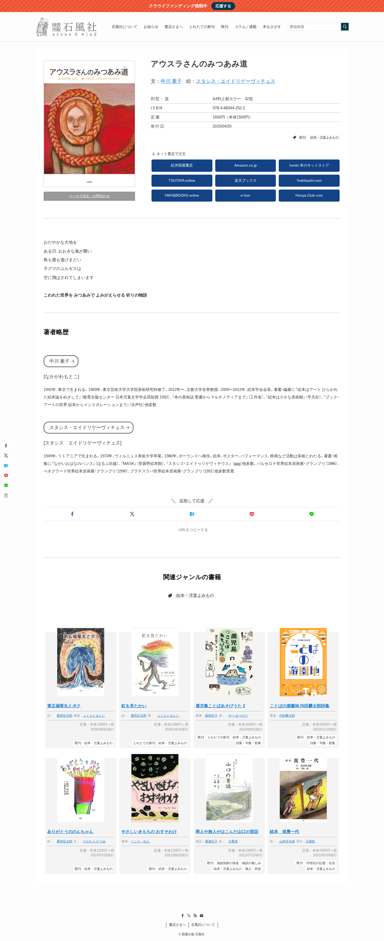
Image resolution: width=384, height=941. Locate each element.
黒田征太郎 (64, 715)
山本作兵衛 (287, 841)
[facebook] (182, 915)
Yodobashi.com (309, 181)
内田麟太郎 (287, 715)
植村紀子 (211, 715)
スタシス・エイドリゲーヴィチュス (235, 81)
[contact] (201, 915)
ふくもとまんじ (94, 715)
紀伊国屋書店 (182, 165)
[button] (72, 514)
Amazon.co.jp (245, 165)
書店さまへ (177, 925)
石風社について (203, 925)
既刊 (302, 137)
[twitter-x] (189, 915)
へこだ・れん (140, 841)
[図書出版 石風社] (66, 26)
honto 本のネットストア (309, 165)
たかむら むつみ (94, 841)
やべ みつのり (238, 715)
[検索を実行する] (345, 27)
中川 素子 (171, 81)
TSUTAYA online (181, 181)
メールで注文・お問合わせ (89, 196)
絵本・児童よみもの (324, 137)
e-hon (245, 195)
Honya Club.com (309, 195)
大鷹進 (233, 841)
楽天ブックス (246, 181)
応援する (223, 6)
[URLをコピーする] (6, 495)
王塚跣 (310, 841)
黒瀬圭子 (211, 841)
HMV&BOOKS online (182, 195)
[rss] (195, 915)
